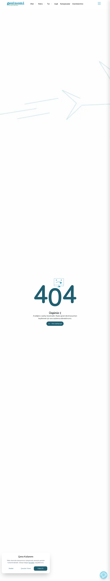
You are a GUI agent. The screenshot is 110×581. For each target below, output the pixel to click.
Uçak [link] (56, 4)
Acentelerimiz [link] (77, 4)
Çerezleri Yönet (26, 568)
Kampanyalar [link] (65, 4)
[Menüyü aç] (99, 3)
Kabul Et (40, 568)
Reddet (11, 568)
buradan (31, 563)
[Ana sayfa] (15, 4)
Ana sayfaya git (57, 324)
